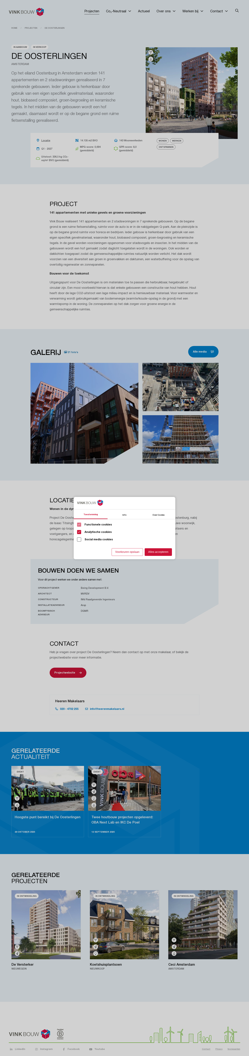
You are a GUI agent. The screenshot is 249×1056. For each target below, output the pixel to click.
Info (124, 514)
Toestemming (91, 514)
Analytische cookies (98, 532)
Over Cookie (158, 514)
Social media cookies (99, 539)
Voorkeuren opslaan (127, 551)
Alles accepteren (158, 551)
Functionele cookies (98, 525)
